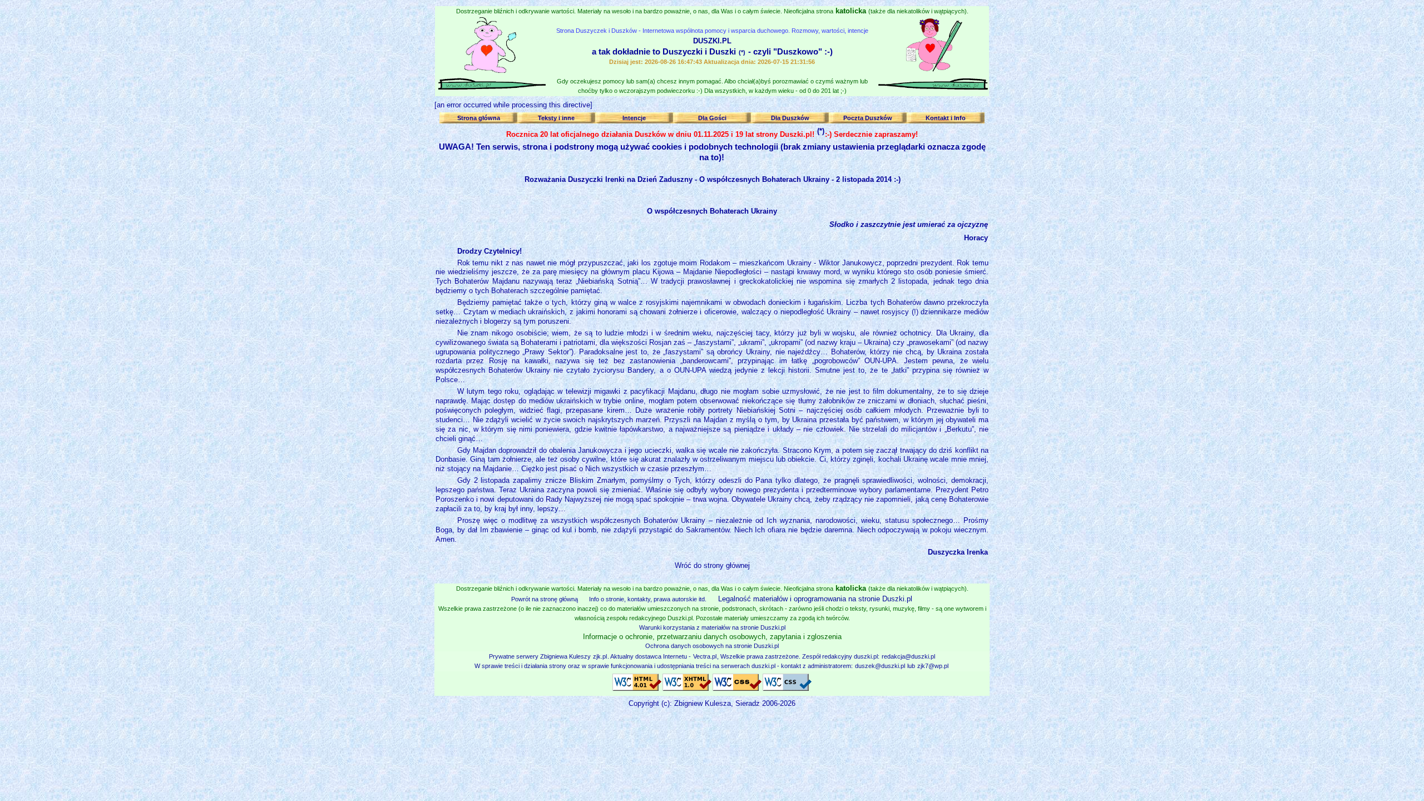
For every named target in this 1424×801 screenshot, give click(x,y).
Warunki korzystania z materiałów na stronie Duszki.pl (712, 627)
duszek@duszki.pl (880, 665)
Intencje (634, 118)
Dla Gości (712, 118)
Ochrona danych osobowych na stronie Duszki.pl (712, 645)
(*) (742, 52)
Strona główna (478, 118)
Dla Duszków (790, 118)
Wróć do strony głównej (712, 565)
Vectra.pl (704, 656)
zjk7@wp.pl (932, 665)
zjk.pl (600, 656)
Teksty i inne (556, 118)
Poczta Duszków (867, 118)
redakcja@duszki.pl (908, 656)
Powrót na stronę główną (544, 599)
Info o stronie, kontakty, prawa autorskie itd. (647, 599)
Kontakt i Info (946, 118)
